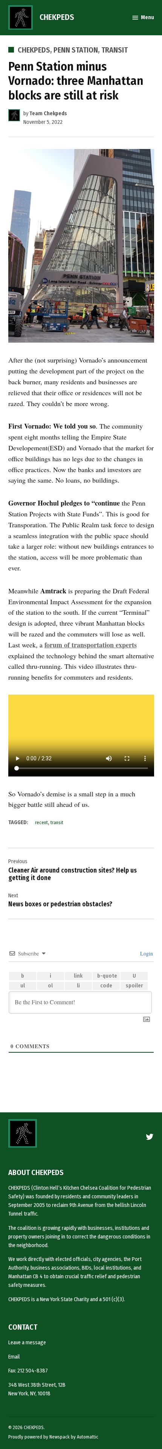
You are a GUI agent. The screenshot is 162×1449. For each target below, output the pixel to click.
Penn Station (75, 49)
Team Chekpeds (48, 113)
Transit (114, 49)
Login (146, 953)
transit (56, 822)
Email (14, 1357)
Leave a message (27, 1342)
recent (41, 822)
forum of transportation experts (90, 645)
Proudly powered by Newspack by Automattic (53, 1437)
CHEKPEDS (57, 17)
